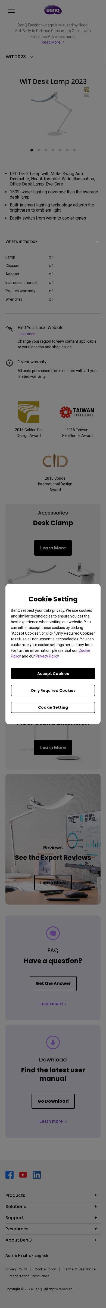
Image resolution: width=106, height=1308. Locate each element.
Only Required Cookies (53, 690)
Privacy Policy (47, 656)
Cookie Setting (53, 707)
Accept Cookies (53, 673)
